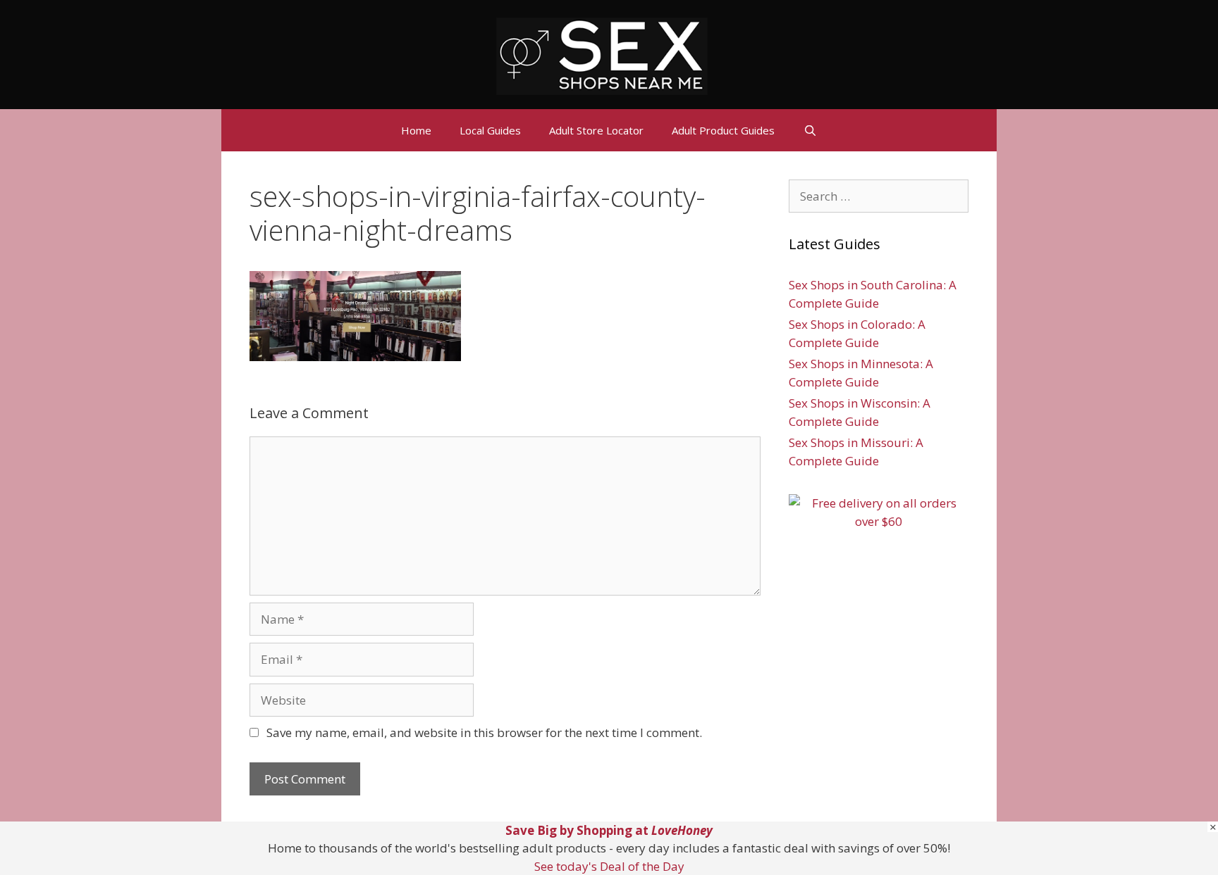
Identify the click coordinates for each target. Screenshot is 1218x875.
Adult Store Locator (596, 130)
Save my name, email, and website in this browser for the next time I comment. (484, 732)
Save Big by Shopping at (609, 830)
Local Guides (490, 130)
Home (416, 130)
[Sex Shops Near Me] (602, 54)
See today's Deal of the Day (609, 866)
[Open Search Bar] (809, 130)
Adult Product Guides (723, 130)
